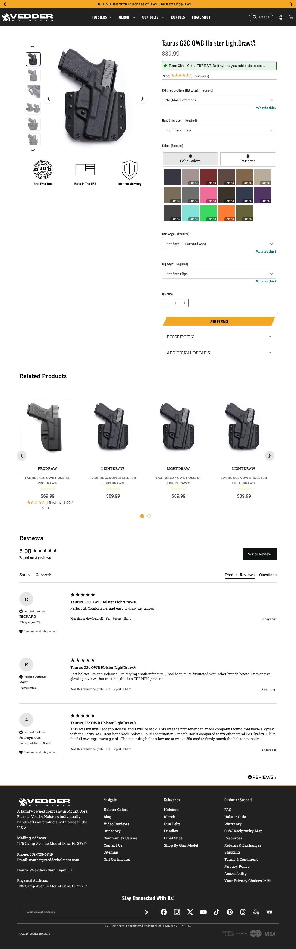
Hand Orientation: (179, 120)
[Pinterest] (230, 912)
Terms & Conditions (241, 859)
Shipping (232, 852)
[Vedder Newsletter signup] (146, 912)
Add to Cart (195, 321)
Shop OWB (183, 4)
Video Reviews (116, 823)
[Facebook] (164, 912)
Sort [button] (23, 574)
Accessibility (235, 873)
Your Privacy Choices (243, 880)
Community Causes (121, 837)
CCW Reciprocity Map (243, 830)
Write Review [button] (259, 553)
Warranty (233, 823)
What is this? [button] (266, 107)
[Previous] (5, 4)
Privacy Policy (237, 866)
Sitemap (111, 852)
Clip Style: (175, 263)
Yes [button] (108, 618)
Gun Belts (151, 17)
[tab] (190, 158)
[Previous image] (48, 98)
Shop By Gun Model (181, 845)
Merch (124, 17)
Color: (172, 145)
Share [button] (127, 618)
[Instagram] (177, 912)
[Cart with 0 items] (291, 17)
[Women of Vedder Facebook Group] (256, 912)
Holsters (99, 17)
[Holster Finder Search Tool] (261, 17)
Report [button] (117, 618)
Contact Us (113, 845)
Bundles (178, 17)
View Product (47, 427)
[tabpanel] (219, 195)
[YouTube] (203, 912)
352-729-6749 (41, 854)
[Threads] (243, 912)
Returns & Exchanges (242, 845)
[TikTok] (217, 912)
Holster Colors (116, 809)
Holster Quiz (235, 816)
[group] (43, 551)
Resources (233, 837)
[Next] (291, 4)
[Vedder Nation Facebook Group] (269, 912)
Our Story (112, 830)
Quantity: (167, 293)
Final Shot (201, 17)
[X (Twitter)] (190, 912)
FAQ (227, 809)
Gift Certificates (117, 859)
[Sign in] (281, 17)
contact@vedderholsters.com (54, 859)
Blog (107, 816)
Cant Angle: (175, 233)
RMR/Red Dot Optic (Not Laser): (187, 90)
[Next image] (142, 98)
